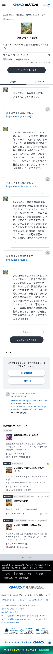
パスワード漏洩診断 (8, 606)
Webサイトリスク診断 (27, 606)
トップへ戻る (26, 557)
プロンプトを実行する (26, 70)
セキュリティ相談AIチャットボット (14, 609)
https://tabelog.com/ (17, 259)
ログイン (28, 381)
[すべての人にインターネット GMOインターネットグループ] (23, 642)
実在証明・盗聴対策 (8, 612)
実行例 (13, 81)
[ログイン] (49, 4)
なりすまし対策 (39, 619)
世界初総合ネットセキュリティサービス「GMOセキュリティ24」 (25, 600)
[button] (44, 4)
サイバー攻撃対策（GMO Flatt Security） (16, 619)
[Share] (49, 55)
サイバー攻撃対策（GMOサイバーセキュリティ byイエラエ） (23, 616)
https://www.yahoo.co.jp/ (19, 116)
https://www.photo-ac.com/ (21, 186)
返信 (25, 413)
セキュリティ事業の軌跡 (10, 622)
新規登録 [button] (28, 373)
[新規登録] (44, 4)
